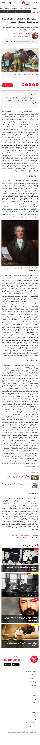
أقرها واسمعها (21, 538)
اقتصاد (14, 8)
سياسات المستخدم (31, 671)
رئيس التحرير (32, 678)
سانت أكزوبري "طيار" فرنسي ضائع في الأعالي (21, 644)
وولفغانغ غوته (25, 535)
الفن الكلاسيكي (32, 538)
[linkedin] (9, 660)
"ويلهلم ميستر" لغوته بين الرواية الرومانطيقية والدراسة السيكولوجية (17, 477)
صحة (35, 719)
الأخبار (35, 8)
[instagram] (14, 660)
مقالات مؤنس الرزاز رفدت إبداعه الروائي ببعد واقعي (20, 619)
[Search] (10, 3)
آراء (21, 8)
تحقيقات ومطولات (31, 723)
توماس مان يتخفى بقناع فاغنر (25, 595)
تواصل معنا (33, 682)
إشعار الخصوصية (31, 675)
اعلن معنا (33, 685)
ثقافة (7, 8)
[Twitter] (16, 660)
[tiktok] (6, 660)
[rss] (4, 660)
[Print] (23, 84)
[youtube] (11, 660)
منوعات (34, 712)
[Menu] (3, 3)
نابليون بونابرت (16, 111)
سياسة (27, 8)
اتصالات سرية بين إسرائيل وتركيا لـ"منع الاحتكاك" (19, 12)
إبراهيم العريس (24, 33)
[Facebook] (19, 660)
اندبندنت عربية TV (31, 726)
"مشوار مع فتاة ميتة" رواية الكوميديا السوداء (21, 568)
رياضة (34, 716)
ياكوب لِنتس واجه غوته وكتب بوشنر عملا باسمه (16, 485)
